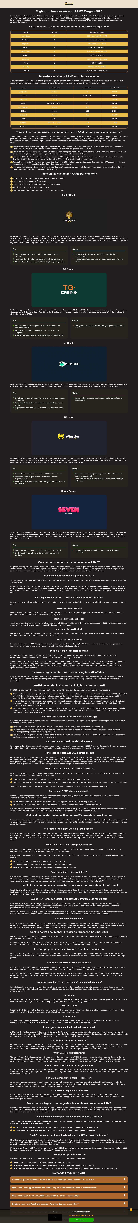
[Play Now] (82, 1220)
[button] (134, 1038)
